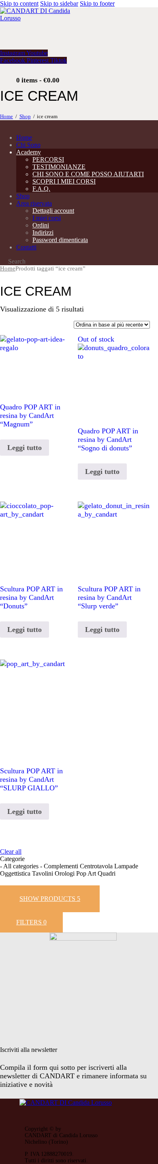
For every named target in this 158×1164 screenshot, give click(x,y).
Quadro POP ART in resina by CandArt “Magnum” (30, 415)
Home (6, 116)
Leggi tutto (24, 448)
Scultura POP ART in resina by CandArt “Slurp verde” (109, 597)
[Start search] (2, 262)
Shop (25, 116)
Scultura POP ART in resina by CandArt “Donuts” (31, 597)
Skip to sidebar (59, 3)
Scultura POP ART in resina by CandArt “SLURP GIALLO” (31, 779)
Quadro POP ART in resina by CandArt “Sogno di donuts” (108, 439)
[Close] (140, 858)
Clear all (10, 851)
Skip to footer (97, 3)
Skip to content (19, 3)
